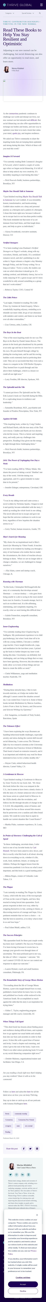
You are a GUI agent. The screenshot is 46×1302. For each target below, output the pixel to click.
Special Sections (26, 13)
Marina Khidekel (18, 68)
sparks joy (16, 133)
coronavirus (13, 113)
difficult (33, 120)
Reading (7, 1132)
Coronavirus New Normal (26, 1120)
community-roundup (21, 1114)
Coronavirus (9, 1120)
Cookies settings (23, 1277)
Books (7, 1114)
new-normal (28, 1126)
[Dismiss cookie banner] (37, 1215)
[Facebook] (24, 1148)
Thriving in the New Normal (20, 24)
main (18, 1126)
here (13, 1092)
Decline (23, 1291)
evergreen (8, 1126)
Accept (23, 1284)
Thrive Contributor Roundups (21, 22)
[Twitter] (30, 1148)
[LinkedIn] (37, 1148)
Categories (8, 13)
